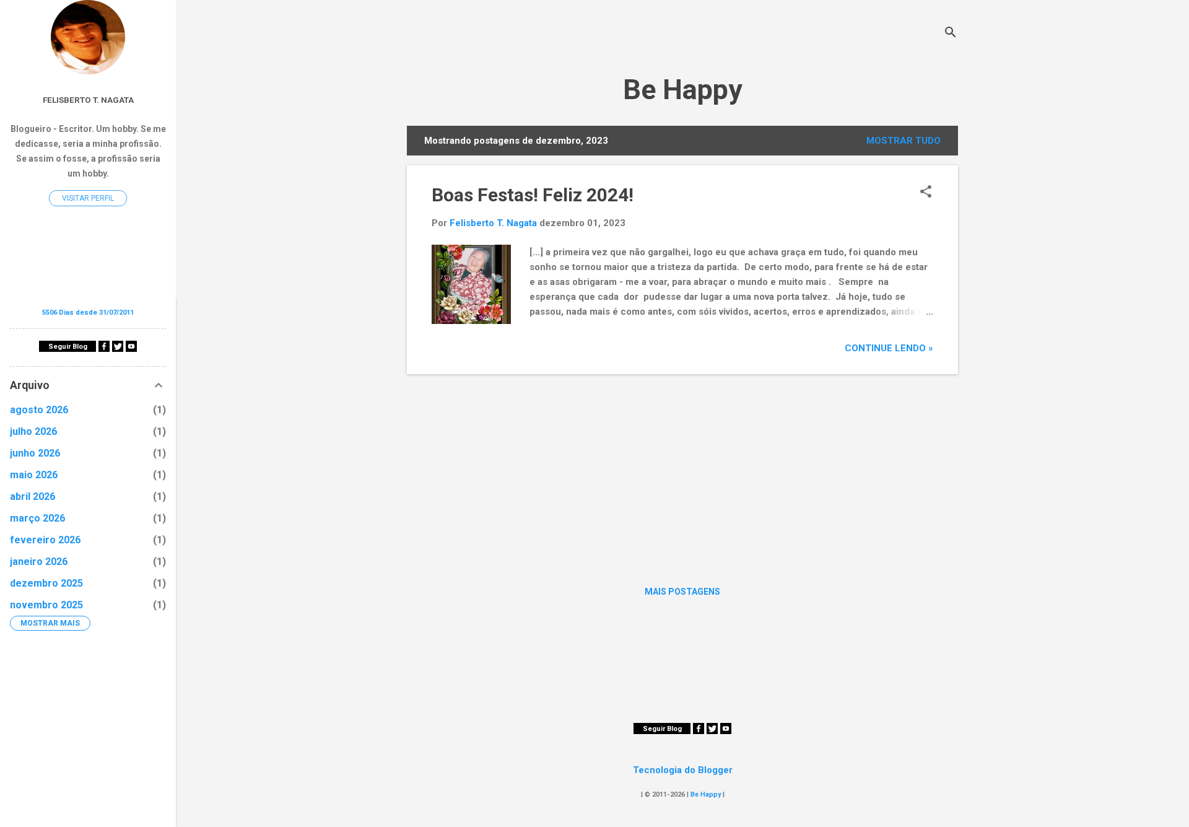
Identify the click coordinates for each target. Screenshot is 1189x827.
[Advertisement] (682, 471)
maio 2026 (34, 475)
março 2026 (37, 518)
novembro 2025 (46, 605)
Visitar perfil (88, 198)
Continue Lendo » (889, 348)
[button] (925, 192)
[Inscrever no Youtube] (725, 731)
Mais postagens (682, 592)
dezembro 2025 (46, 583)
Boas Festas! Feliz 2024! (533, 195)
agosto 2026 (39, 410)
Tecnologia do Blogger (683, 770)
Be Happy (683, 89)
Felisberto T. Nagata (88, 100)
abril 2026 (32, 496)
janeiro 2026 (39, 561)
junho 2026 (35, 453)
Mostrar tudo (903, 140)
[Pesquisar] (950, 34)
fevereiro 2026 (45, 540)
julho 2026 (33, 431)
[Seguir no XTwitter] (712, 731)
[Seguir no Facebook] (698, 731)
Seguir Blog (662, 729)
